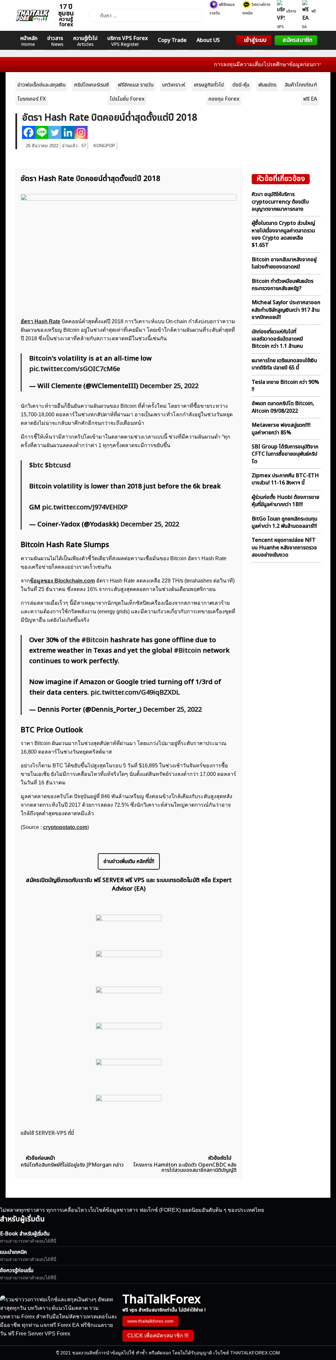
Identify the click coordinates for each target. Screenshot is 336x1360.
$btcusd (58, 465)
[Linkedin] (67, 132)
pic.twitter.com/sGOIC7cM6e (74, 369)
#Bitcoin (95, 640)
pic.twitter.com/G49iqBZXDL (135, 693)
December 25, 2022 (169, 386)
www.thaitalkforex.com (150, 1321)
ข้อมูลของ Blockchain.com (62, 580)
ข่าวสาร (55, 41)
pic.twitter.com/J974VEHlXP (85, 507)
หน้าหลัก (28, 41)
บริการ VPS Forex (127, 41)
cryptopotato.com (65, 827)
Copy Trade (172, 40)
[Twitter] (54, 132)
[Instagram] (81, 132)
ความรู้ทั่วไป (85, 41)
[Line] (41, 132)
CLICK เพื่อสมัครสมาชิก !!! (157, 1335)
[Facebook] (28, 132)
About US (208, 40)
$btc (36, 465)
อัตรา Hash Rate (40, 321)
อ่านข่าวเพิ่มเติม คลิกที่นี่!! (128, 861)
